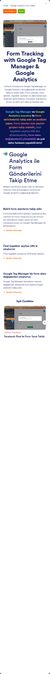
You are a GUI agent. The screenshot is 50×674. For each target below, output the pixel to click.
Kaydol (21, 11)
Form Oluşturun (10, 11)
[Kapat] (46, 3)
